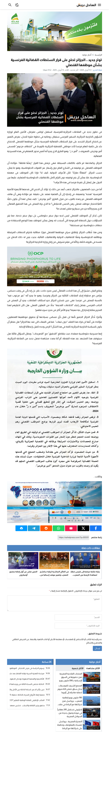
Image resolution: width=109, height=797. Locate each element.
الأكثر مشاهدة (93, 668)
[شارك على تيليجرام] (34, 528)
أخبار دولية (86, 55)
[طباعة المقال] (21, 528)
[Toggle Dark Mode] (17, 4)
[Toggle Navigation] (100, 4)
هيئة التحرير (97, 70)
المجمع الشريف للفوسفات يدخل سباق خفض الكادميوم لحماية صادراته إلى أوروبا (70, 689)
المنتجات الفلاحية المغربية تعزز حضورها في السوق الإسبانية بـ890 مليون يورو (70, 677)
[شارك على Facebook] (96, 528)
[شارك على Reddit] (46, 528)
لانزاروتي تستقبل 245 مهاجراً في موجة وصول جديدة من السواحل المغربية (69, 713)
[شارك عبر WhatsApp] (58, 528)
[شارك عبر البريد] (71, 528)
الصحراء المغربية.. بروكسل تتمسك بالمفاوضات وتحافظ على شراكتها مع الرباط (69, 724)
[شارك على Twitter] (83, 528)
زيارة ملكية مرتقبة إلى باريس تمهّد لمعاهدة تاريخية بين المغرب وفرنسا (85, 574)
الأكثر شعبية (77, 668)
